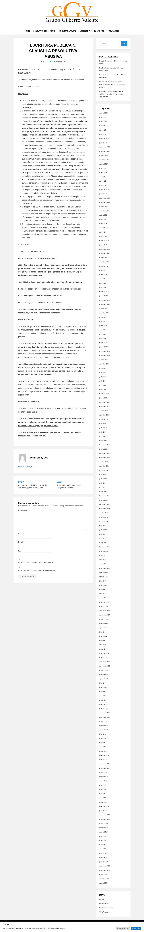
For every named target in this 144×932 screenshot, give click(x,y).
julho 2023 (102, 270)
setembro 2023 (104, 262)
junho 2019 (103, 479)
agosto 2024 (103, 215)
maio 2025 (102, 177)
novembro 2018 (104, 508)
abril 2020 (102, 436)
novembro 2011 (104, 768)
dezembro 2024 (104, 198)
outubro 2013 (103, 670)
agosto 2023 (103, 266)
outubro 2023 (103, 257)
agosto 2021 (103, 368)
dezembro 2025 (104, 147)
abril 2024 (102, 232)
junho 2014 (103, 636)
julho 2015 (102, 581)
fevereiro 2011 (104, 806)
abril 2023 (102, 283)
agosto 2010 (103, 832)
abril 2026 (102, 130)
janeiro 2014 (103, 657)
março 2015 (103, 598)
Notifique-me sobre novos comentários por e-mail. (36, 562)
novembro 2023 (104, 253)
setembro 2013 (104, 674)
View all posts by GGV (26, 467)
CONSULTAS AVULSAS (67, 31)
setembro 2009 (104, 879)
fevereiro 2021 (104, 394)
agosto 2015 (103, 576)
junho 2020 (103, 428)
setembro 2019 (104, 466)
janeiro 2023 (103, 296)
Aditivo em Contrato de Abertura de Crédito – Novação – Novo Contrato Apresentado (111, 94)
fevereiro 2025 (104, 189)
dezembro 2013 (104, 662)
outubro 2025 (103, 155)
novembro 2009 (104, 870)
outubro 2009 (103, 874)
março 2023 (103, 287)
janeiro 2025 (103, 194)
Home (27, 31)
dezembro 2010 (104, 815)
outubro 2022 (103, 309)
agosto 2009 (103, 883)
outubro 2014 (103, 619)
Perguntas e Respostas (44, 31)
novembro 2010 (104, 819)
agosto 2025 (103, 164)
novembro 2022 (104, 304)
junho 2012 (103, 738)
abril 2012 (102, 747)
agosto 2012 (103, 730)
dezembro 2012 (104, 713)
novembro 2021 (104, 355)
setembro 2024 (104, 211)
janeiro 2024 (103, 245)
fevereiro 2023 (104, 291)
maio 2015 (102, 589)
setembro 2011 (104, 776)
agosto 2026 (103, 113)
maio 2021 (102, 381)
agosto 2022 (103, 317)
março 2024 (103, 236)
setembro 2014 (104, 623)
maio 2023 (102, 279)
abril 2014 (102, 645)
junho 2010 (103, 840)
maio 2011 (102, 793)
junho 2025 (103, 172)
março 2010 (103, 853)
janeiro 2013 (103, 708)
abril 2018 (102, 538)
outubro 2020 (103, 411)
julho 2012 (102, 734)
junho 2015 (103, 585)
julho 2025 (102, 168)
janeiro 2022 (103, 347)
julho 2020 (102, 423)
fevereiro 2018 (104, 547)
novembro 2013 (104, 666)
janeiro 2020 (103, 449)
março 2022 (103, 338)
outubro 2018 (103, 513)
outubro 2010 (103, 823)
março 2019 (103, 491)
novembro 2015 (104, 568)
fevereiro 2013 (104, 704)
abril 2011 (102, 798)
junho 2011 (103, 789)
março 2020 (103, 440)
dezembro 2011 (104, 764)
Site (19, 551)
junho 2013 (103, 687)
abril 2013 (102, 696)
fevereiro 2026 (104, 138)
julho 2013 (102, 683)
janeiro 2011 (103, 811)
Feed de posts (104, 903)
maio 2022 (102, 330)
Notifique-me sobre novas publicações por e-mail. (36, 570)
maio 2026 (102, 126)
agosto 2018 (103, 521)
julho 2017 (102, 555)
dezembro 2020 (104, 402)
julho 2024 (102, 219)
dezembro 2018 (104, 504)
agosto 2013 (103, 679)
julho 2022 (102, 321)
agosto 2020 (103, 419)
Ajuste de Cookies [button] (122, 928)
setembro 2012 (104, 725)
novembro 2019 (104, 457)
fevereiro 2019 (104, 496)
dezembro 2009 (104, 866)
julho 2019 (102, 474)
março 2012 (103, 751)
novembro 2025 (104, 151)
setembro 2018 (104, 517)
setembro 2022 (104, 313)
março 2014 (103, 649)
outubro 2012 (103, 721)
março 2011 (103, 802)
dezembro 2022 (104, 300)
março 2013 (103, 700)
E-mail (21, 542)
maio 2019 (102, 483)
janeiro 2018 (103, 551)
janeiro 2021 (103, 398)
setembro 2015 (104, 572)
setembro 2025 (104, 160)
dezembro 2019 (104, 453)
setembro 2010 (104, 827)
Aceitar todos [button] (136, 928)
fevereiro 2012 (104, 755)
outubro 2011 (103, 772)
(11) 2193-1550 (99, 31)
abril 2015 (102, 594)
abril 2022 (102, 334)
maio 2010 (102, 845)
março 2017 (103, 564)
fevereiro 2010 (104, 857)
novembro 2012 (104, 717)
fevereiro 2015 (104, 602)
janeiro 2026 (103, 143)
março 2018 (103, 542)
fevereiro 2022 (104, 343)
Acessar (102, 899)
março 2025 (103, 185)
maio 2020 (102, 432)
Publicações (113, 31)
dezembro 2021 (104, 351)
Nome (21, 533)
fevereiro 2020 (104, 445)
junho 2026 (103, 121)
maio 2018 (102, 534)
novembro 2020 (104, 406)
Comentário (23, 511)
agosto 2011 (103, 781)
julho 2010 (102, 836)
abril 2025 (102, 181)
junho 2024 (103, 223)
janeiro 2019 (103, 500)
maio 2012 (102, 742)
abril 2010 (102, 849)
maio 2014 (102, 640)
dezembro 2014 (104, 611)
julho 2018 (102, 525)
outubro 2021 (103, 360)
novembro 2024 (104, 202)
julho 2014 (102, 632)
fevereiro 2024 (104, 240)
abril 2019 (102, 487)
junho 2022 (103, 325)
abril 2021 (102, 385)
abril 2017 (102, 560)
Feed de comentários (106, 908)
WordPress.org (104, 912)
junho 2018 (103, 530)
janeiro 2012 (103, 759)
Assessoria (85, 31)
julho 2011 (102, 785)
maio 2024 (102, 228)
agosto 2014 (103, 628)
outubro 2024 (103, 206)
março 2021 (103, 389)
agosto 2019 (103, 470)
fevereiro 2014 (104, 653)
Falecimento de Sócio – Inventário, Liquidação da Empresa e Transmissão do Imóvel (112, 84)
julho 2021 (102, 372)
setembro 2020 (104, 415)
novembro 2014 (104, 615)
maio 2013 (102, 691)
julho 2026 (102, 117)
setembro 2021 (104, 364)
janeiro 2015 (103, 606)
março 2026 (103, 134)
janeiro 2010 (103, 862)
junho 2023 (103, 274)
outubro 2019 (103, 462)
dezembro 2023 (104, 249)
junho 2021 (103, 377)
